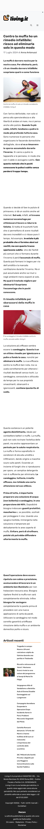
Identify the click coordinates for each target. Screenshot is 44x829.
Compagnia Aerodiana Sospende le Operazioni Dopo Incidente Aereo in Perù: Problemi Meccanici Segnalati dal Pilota (26, 712)
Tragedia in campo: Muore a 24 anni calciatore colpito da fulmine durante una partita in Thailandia (25, 652)
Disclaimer (22, 825)
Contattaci (22, 806)
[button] (31, 25)
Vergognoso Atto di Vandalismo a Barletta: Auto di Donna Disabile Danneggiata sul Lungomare (26, 691)
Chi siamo (10, 822)
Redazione (20, 822)
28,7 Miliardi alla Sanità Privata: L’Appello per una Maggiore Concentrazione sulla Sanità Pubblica (26, 761)
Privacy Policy (31, 822)
